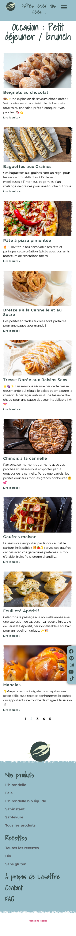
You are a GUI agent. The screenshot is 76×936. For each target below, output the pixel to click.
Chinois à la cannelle (25, 458)
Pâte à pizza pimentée (27, 240)
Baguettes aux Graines (27, 166)
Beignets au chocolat (26, 92)
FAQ (9, 898)
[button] (63, 7)
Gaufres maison (20, 536)
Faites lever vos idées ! (39, 8)
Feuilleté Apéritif (21, 611)
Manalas (12, 685)
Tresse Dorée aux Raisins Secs (35, 379)
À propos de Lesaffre (32, 876)
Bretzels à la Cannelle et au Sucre (32, 312)
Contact (14, 887)
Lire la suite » (11, 117)
